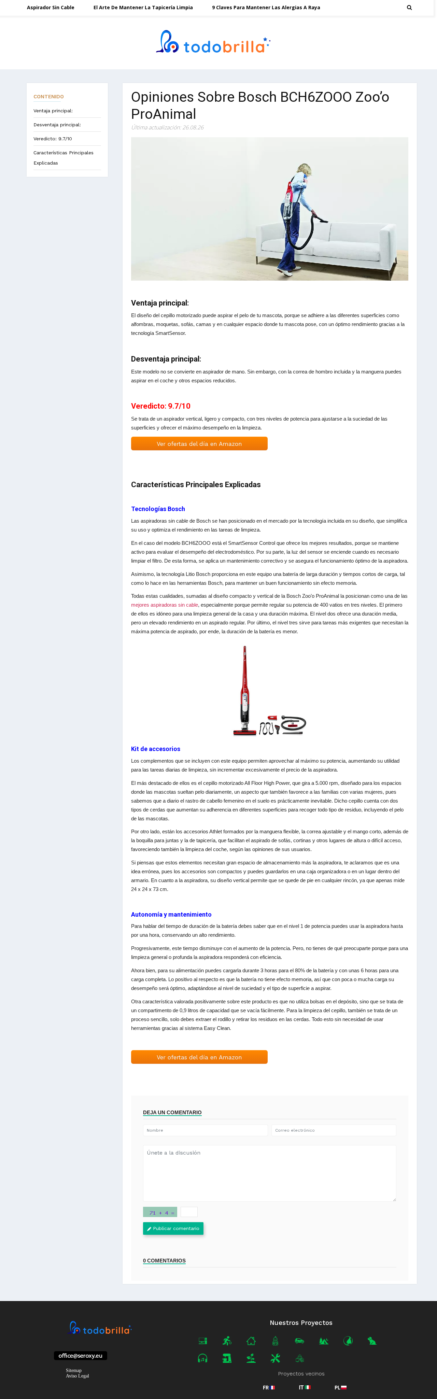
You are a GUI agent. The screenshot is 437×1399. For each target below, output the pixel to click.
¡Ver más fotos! (269, 691)
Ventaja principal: (53, 110)
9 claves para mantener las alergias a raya (266, 7)
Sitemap (74, 1370)
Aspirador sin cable (50, 7)
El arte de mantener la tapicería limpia (143, 7)
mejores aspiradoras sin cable (164, 605)
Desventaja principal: (57, 124)
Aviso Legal (77, 1376)
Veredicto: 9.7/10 (52, 138)
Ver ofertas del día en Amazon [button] (199, 443)
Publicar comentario (176, 1228)
